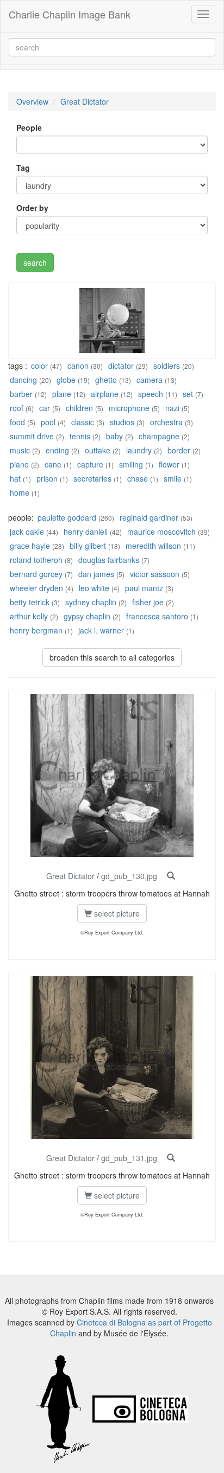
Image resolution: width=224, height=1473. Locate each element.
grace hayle (30, 545)
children (79, 407)
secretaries (92, 478)
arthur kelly (29, 616)
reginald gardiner (149, 517)
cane (53, 464)
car (44, 407)
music (20, 450)
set (188, 393)
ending (57, 450)
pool (48, 422)
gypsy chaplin (87, 616)
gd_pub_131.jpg (129, 1157)
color (39, 365)
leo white (94, 587)
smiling (131, 464)
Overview (32, 101)
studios (122, 422)
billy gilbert (88, 545)
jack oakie (27, 531)
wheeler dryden (36, 587)
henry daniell (86, 531)
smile (173, 478)
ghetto (106, 379)
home (19, 492)
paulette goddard (67, 517)
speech (150, 393)
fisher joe (148, 602)
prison (47, 478)
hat (15, 478)
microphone (129, 407)
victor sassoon (154, 573)
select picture (116, 913)
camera (149, 379)
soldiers (166, 365)
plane (61, 393)
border (178, 450)
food (17, 422)
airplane (105, 393)
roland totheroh (36, 559)
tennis (80, 436)
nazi (172, 407)
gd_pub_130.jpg (129, 875)
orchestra (166, 422)
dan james (96, 573)
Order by (32, 207)
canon (78, 365)
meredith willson (153, 545)
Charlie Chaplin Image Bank (69, 14)
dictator (121, 365)
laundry (139, 450)
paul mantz (144, 587)
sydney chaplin (90, 602)
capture (90, 464)
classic (82, 422)
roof (16, 407)
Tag (23, 167)
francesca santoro (157, 616)
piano (19, 464)
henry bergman (36, 630)
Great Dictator (84, 101)
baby (114, 436)
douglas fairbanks (108, 559)
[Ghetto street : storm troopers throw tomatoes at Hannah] (171, 875)
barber (21, 393)
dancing (23, 379)
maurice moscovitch (161, 531)
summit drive (32, 436)
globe (66, 379)
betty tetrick (29, 602)
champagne (159, 436)
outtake (97, 450)
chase (137, 478)
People (29, 127)
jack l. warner (101, 630)
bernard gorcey (36, 573)
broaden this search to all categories (112, 657)
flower (169, 464)
